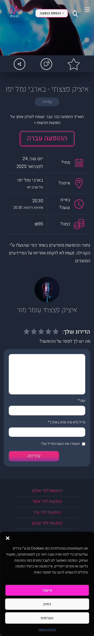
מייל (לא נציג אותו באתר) (67, 422)
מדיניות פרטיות (47, 629)
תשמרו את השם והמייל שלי (60, 443)
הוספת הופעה (52, 13)
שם (82, 400)
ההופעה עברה (47, 138)
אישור (47, 590)
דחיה (47, 604)
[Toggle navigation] (84, 10)
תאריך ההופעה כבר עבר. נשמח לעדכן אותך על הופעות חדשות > (47, 120)
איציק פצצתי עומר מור (47, 310)
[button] (7, 537)
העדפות (47, 618)
